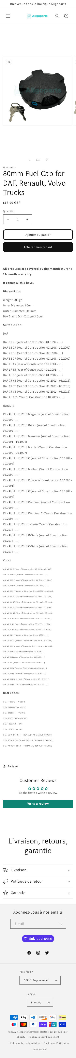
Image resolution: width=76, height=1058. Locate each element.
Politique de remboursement (44, 1036)
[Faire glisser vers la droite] (47, 159)
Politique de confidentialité (25, 1043)
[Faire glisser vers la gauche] (29, 159)
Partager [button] (13, 766)
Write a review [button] (38, 803)
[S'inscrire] (61, 924)
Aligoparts (22, 1031)
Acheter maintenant (38, 247)
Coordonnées (40, 1049)
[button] (8, 15)
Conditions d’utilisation (57, 1043)
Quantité (8, 211)
